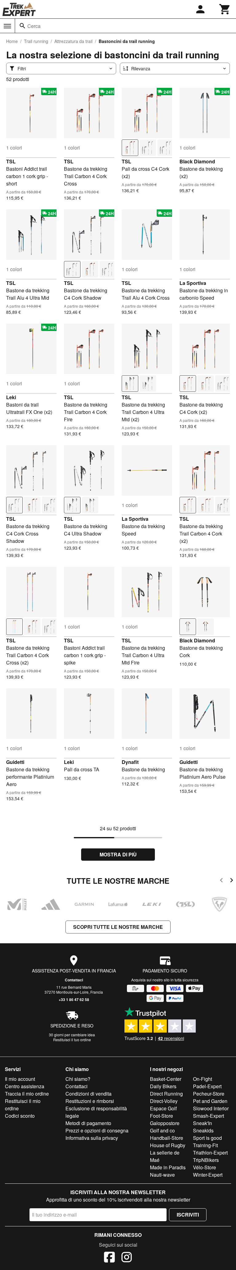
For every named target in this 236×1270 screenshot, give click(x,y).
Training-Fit (205, 1145)
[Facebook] (109, 1258)
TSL (11, 161)
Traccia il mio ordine (27, 1093)
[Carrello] (225, 9)
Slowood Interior (211, 1108)
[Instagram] (126, 1258)
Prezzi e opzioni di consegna (96, 1130)
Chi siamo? (77, 1078)
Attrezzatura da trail (73, 41)
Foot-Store (161, 1115)
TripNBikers (206, 1159)
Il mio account (20, 1078)
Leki (11, 397)
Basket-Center (165, 1078)
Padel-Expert (207, 1086)
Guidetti (15, 762)
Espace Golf (163, 1108)
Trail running (36, 41)
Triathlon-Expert (210, 1152)
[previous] (221, 881)
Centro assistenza (24, 1086)
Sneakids (203, 1130)
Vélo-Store (204, 1167)
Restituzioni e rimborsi (89, 1100)
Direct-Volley (164, 1100)
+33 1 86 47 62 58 (74, 999)
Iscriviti (188, 1214)
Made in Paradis (168, 1167)
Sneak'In (202, 1123)
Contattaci (74, 979)
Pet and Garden (210, 1100)
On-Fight (202, 1078)
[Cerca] (22, 26)
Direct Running (166, 1093)
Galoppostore (164, 1123)
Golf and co (162, 1130)
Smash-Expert (208, 1115)
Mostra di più (118, 854)
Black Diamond (197, 161)
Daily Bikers (163, 1086)
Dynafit (130, 762)
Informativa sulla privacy (91, 1137)
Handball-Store (166, 1137)
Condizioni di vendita (88, 1093)
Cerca (34, 25)
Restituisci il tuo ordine (72, 1039)
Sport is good (207, 1137)
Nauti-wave (162, 1174)
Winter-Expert (207, 1174)
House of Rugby (167, 1145)
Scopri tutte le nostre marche (118, 926)
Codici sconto (20, 1115)
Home (12, 41)
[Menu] (7, 26)
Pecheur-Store (208, 1093)
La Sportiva (192, 282)
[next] (231, 881)
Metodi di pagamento (88, 1123)
